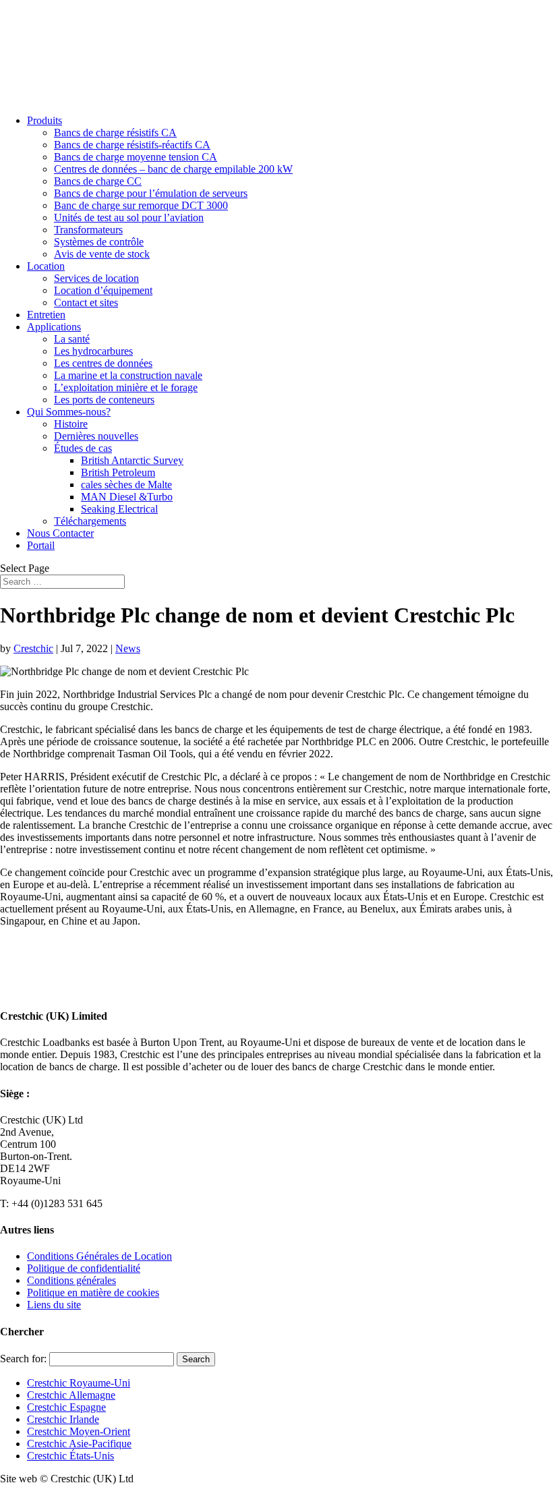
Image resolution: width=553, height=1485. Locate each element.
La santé (72, 339)
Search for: (23, 1358)
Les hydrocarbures (93, 351)
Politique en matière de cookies (93, 1292)
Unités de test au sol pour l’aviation (129, 217)
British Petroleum (118, 472)
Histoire (71, 424)
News (127, 648)
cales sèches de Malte (126, 484)
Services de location (96, 278)
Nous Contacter (60, 533)
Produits (44, 120)
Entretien (46, 314)
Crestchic (33, 648)
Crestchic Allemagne (71, 1395)
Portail (41, 545)
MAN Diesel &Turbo (127, 496)
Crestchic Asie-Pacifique (79, 1443)
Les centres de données (103, 363)
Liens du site (54, 1304)
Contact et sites (86, 302)
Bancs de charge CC (98, 181)
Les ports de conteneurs (104, 399)
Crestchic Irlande (63, 1419)
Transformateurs (88, 229)
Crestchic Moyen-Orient (78, 1431)
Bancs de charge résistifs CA (115, 132)
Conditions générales (71, 1280)
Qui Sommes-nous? (69, 411)
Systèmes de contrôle (99, 242)
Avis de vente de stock (102, 254)
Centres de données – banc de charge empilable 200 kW (173, 169)
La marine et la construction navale (128, 375)
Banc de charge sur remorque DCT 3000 (141, 205)
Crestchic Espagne (66, 1407)
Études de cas (83, 448)
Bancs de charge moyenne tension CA (135, 157)
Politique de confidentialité (83, 1268)
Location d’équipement (103, 290)
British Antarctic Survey (132, 460)
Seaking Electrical (119, 509)
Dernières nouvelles (96, 436)
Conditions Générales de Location (99, 1256)
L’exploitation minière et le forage (126, 387)
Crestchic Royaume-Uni (78, 1383)
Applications (54, 326)
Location (46, 266)
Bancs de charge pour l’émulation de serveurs (151, 193)
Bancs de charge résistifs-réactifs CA (132, 144)
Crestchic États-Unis (70, 1455)
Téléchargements (90, 521)
